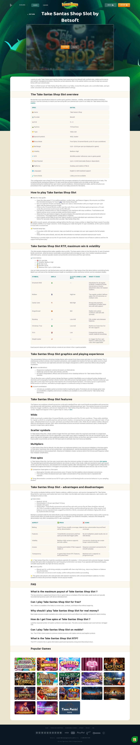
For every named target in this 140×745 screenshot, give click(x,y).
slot (71, 409)
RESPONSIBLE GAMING (71, 728)
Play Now (65, 47)
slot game (103, 461)
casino (33, 103)
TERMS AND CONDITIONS (56, 728)
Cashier (45, 5)
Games (35, 5)
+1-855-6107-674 (85, 737)
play (60, 202)
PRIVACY (88, 728)
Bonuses (22, 5)
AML (93, 728)
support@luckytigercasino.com (65, 737)
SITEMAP (81, 728)
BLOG (47, 728)
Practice (74, 47)
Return (32, 14)
